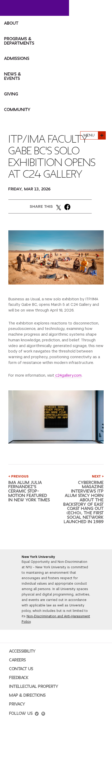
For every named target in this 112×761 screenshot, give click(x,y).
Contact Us (21, 669)
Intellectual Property (33, 686)
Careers (17, 660)
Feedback (18, 678)
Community (17, 110)
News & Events (12, 76)
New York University (38, 557)
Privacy (17, 704)
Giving (11, 94)
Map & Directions (27, 695)
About (11, 23)
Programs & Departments (19, 41)
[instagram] (43, 714)
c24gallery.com (68, 375)
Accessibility (22, 651)
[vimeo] (37, 714)
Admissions (16, 59)
